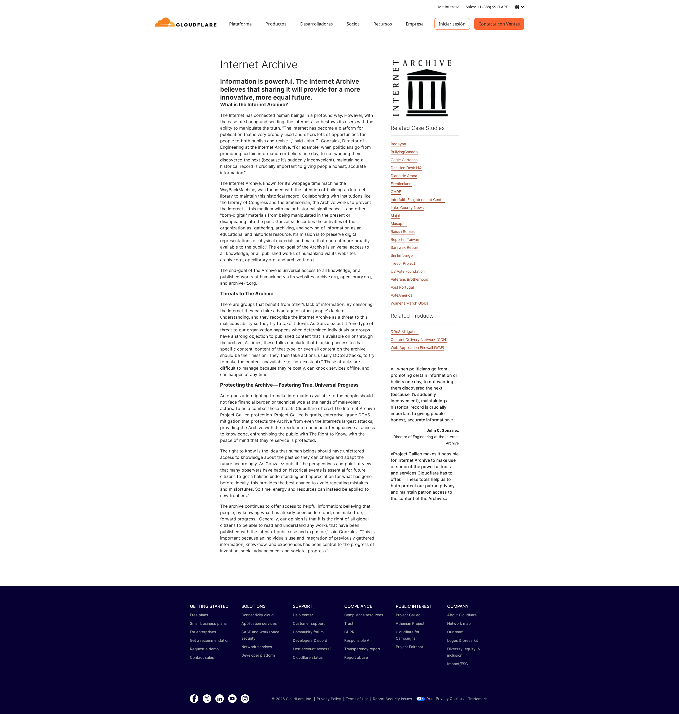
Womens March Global (410, 303)
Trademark (477, 699)
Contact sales (202, 657)
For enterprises (203, 632)
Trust (348, 623)
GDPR (349, 632)
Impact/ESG (457, 663)
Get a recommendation (209, 640)
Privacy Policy (329, 699)
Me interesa (448, 6)
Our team (455, 632)
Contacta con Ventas (499, 24)
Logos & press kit (462, 640)
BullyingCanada (404, 151)
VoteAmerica (401, 295)
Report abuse (356, 657)
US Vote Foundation (408, 271)
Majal (395, 215)
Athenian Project (410, 623)
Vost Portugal (402, 287)
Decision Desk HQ (406, 167)
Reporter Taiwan (405, 239)
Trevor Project (403, 263)
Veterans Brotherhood (409, 279)
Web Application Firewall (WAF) (417, 347)
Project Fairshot (409, 646)
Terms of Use (357, 699)
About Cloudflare (462, 615)
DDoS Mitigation (405, 331)
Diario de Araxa (404, 175)
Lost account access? (312, 649)
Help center (303, 615)
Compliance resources (363, 615)
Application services (259, 623)
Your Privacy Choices (445, 698)
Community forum (308, 632)
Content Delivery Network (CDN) (419, 339)
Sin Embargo (402, 255)
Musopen (399, 223)
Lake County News (407, 207)
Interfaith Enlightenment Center (418, 199)
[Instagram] (245, 698)
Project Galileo (408, 615)
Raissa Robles (403, 231)
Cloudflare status (308, 657)
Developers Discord (310, 640)
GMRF (396, 191)
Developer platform (258, 655)
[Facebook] (194, 698)
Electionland (401, 183)
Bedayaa (398, 144)
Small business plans (208, 623)
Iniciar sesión (452, 24)
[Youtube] (232, 698)
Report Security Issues (392, 699)
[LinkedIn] (219, 698)
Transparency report (362, 649)
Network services (256, 646)
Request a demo (204, 649)
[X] (207, 698)
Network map (459, 623)
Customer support (309, 623)
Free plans (199, 615)
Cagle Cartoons (404, 159)
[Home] (186, 24)
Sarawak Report (405, 247)
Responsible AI (357, 640)
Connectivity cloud (257, 615)
